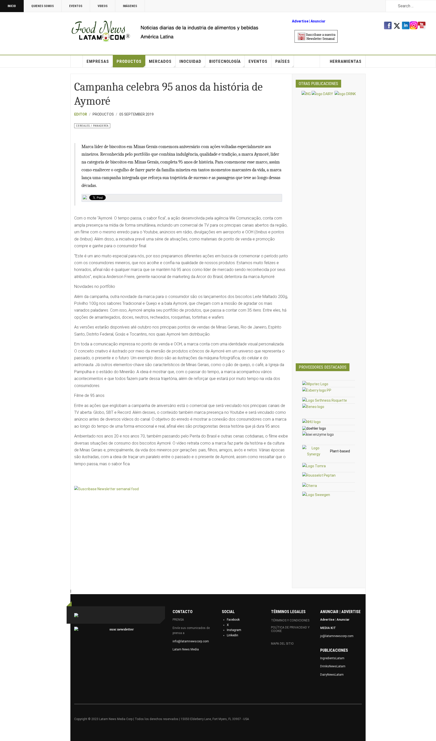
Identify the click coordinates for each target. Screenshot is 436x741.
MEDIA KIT (328, 628)
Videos (102, 6)
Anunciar (343, 619)
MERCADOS (160, 61)
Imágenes (130, 6)
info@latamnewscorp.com (191, 641)
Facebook (233, 619)
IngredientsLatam (332, 658)
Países (282, 61)
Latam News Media (186, 649)
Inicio (12, 6)
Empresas (98, 61)
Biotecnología (225, 61)
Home (77, 61)
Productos (129, 61)
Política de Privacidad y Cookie (290, 629)
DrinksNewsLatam (332, 666)
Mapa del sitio (282, 643)
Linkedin (232, 635)
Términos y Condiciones (290, 620)
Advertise (300, 21)
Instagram (234, 630)
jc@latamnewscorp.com (336, 636)
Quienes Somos (42, 6)
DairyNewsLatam (332, 674)
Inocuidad (190, 61)
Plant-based (340, 451)
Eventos (75, 6)
